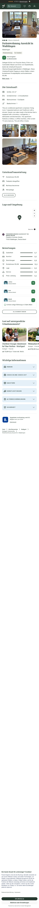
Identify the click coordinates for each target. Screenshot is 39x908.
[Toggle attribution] (35, 229)
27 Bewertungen (12, 58)
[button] (19, 23)
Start (3, 429)
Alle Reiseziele (13, 429)
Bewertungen (24, 1)
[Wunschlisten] (24, 6)
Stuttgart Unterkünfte (8, 431)
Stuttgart (23, 429)
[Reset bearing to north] (34, 216)
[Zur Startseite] (3, 6)
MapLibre (30, 229)
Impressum (13, 422)
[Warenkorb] (29, 6)
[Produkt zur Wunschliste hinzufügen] (34, 14)
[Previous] (3, 23)
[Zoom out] (34, 213)
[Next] (35, 23)
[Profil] (34, 6)
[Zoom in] (34, 210)
